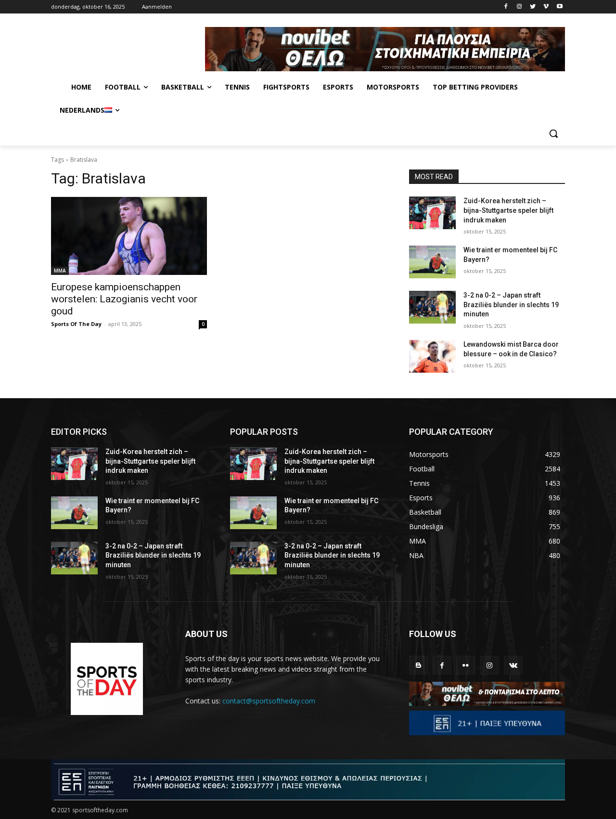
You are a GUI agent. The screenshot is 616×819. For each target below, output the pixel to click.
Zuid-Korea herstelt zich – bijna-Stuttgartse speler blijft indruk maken (508, 210)
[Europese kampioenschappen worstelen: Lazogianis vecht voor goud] (129, 236)
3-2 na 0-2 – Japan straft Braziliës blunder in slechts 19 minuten (511, 304)
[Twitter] (533, 7)
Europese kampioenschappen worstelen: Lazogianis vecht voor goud (124, 299)
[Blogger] (418, 665)
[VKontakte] (513, 665)
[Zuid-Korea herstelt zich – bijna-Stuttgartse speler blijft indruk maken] (432, 212)
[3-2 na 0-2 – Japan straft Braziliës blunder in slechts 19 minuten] (432, 307)
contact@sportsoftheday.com (268, 700)
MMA (60, 270)
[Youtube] (559, 7)
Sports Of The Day (76, 323)
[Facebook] (506, 7)
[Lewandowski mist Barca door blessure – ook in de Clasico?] (432, 356)
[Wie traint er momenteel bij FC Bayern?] (432, 262)
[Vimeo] (546, 7)
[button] (553, 133)
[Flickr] (465, 665)
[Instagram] (519, 7)
